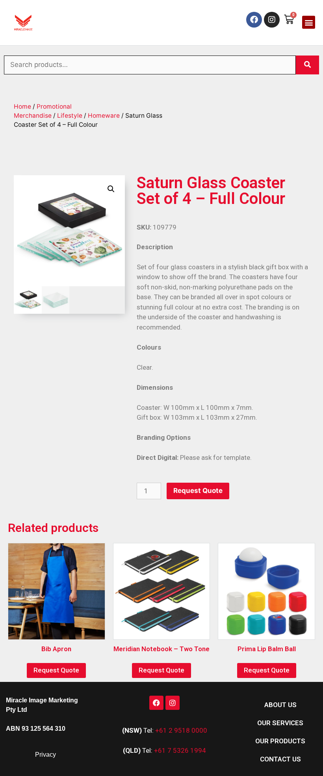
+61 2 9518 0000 (181, 730)
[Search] (307, 65)
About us (280, 705)
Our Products (280, 741)
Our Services (280, 723)
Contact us (280, 759)
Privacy (45, 754)
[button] (308, 22)
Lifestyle (69, 115)
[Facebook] (254, 20)
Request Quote (198, 490)
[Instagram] (272, 20)
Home (22, 106)
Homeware (104, 115)
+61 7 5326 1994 (180, 750)
